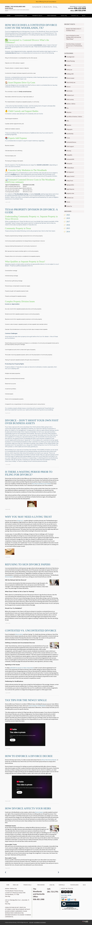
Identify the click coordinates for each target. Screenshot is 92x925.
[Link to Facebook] (62, 892)
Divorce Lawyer (70, 78)
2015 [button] (68, 228)
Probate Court (70, 95)
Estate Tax (69, 206)
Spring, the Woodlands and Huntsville (17, 8)
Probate (68, 65)
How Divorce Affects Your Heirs (28, 808)
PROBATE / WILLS (37, 15)
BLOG (83, 15)
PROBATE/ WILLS (27, 885)
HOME (8, 15)
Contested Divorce (71, 142)
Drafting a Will (70, 74)
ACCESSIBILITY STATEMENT (40, 922)
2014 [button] (68, 232)
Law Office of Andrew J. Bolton (74, 116)
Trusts (68, 138)
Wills (67, 121)
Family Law (69, 69)
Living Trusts (69, 180)
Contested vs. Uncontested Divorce (30, 630)
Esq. (67, 108)
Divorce (68, 86)
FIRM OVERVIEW (51, 15)
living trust (20, 520)
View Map (7, 896)
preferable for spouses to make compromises (21, 668)
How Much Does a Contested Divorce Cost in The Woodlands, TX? (31, 26)
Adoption (68, 112)
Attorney (68, 151)
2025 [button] (68, 215)
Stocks (68, 202)
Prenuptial (69, 163)
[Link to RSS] (68, 892)
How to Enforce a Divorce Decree (29, 756)
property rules (70, 193)
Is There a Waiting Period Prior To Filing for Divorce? (28, 473)
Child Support (70, 146)
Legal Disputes (70, 189)
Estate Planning (70, 61)
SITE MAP (31, 922)
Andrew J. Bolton (70, 104)
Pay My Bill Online (66, 895)
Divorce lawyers (9, 577)
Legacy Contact (70, 176)
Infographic (69, 129)
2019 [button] (68, 218)
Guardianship (69, 133)
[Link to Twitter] (65, 892)
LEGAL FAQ (64, 15)
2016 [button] (68, 225)
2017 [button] (68, 222)
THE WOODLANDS (74, 885)
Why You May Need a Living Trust (28, 516)
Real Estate (69, 91)
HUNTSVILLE (62, 885)
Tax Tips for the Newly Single (26, 700)
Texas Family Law (70, 82)
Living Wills (69, 155)
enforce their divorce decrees (49, 760)
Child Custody (70, 99)
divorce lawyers (39, 812)
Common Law (69, 197)
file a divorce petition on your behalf (41, 483)
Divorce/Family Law (21, 15)
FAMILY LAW (15, 885)
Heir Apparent (70, 172)
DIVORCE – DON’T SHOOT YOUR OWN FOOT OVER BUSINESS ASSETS (31, 422)
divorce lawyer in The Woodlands (37, 706)
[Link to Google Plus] (71, 892)
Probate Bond (70, 168)
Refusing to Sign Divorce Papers (27, 564)
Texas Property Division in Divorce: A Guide (31, 211)
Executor (68, 125)
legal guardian (70, 185)
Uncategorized (70, 57)
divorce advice (19, 634)
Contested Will (70, 159)
